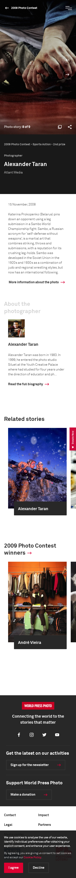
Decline (38, 867)
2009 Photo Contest (24, 8)
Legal (8, 824)
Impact (43, 815)
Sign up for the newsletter (30, 765)
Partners (44, 824)
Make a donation (23, 794)
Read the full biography (25, 384)
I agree (14, 867)
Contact (10, 815)
